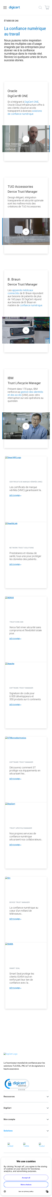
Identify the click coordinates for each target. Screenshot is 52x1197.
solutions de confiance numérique (25, 112)
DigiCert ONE (31, 101)
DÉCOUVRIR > (15, 495)
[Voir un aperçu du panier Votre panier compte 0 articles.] (47, 7)
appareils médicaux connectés (20, 292)
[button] (17, 1084)
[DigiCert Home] (14, 7)
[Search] (40, 7)
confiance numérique (31, 305)
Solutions (8, 1131)
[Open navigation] (5, 7)
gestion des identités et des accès (25, 393)
